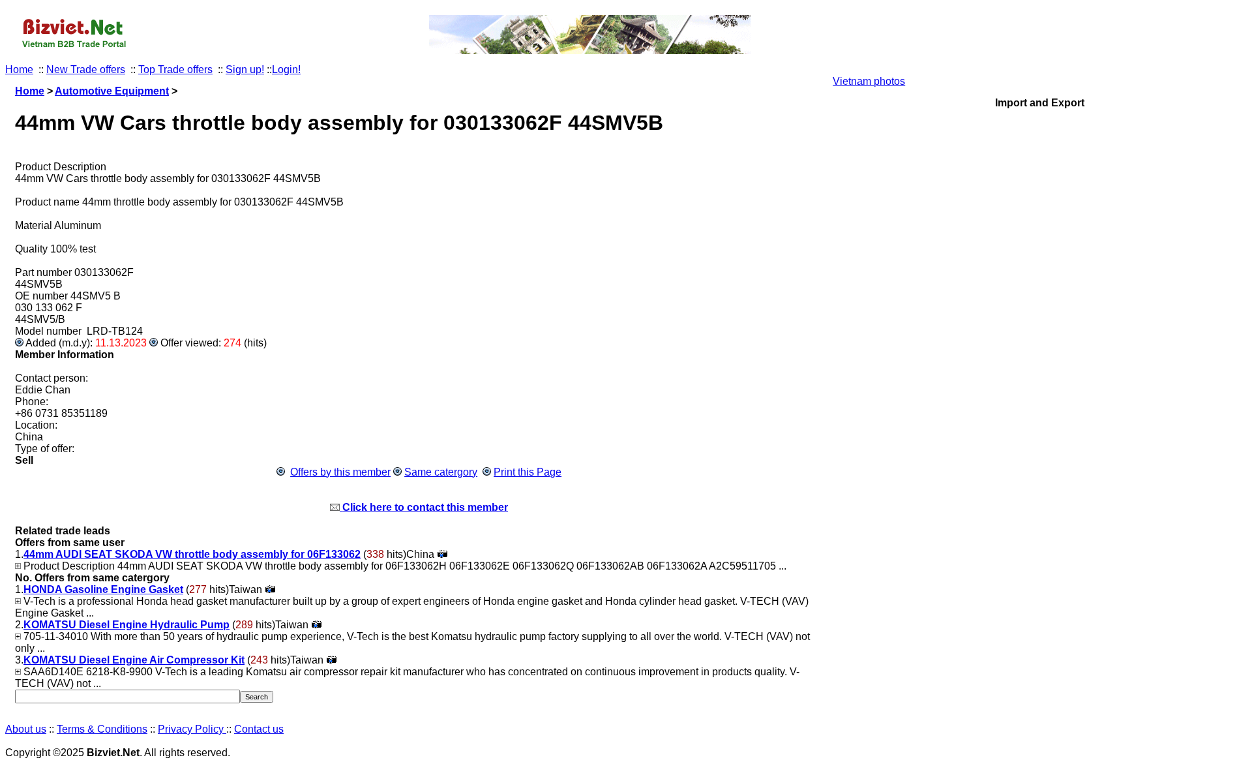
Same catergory (440, 472)
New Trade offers (85, 69)
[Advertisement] (1039, 227)
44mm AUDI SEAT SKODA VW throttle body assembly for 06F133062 (192, 554)
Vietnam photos (869, 81)
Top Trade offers (175, 69)
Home (19, 69)
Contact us (259, 729)
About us (25, 729)
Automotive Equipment (112, 91)
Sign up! (245, 69)
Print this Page (527, 472)
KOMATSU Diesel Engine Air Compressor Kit (134, 659)
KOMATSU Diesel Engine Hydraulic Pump (126, 624)
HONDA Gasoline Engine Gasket (103, 589)
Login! (286, 69)
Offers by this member (340, 472)
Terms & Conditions (102, 729)
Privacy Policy (192, 729)
